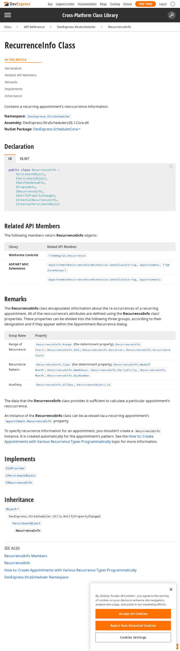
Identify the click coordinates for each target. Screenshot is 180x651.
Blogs (103, 4)
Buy (50, 4)
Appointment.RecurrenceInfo (28, 421)
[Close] (171, 589)
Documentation (87, 4)
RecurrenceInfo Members (25, 555)
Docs (7, 27)
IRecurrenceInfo (29, 191)
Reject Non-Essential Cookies (133, 626)
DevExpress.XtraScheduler (76, 27)
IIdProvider (15, 468)
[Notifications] (173, 4)
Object (11, 509)
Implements (14, 89)
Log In (163, 4)
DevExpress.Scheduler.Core (55, 129)
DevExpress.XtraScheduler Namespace (36, 577)
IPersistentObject (31, 178)
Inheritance (13, 96)
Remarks (11, 82)
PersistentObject (30, 174)
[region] (133, 617)
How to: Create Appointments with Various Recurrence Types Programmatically (70, 570)
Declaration (13, 68)
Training (115, 4)
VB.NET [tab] (24, 158)
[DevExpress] (17, 4)
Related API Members (21, 75)
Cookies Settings (133, 637)
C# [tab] (10, 158)
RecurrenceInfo (119, 27)
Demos (127, 4)
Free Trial (145, 4)
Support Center (65, 4)
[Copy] (171, 167)
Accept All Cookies (133, 614)
